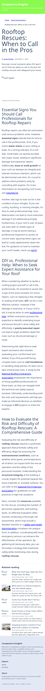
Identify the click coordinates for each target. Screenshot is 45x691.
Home (7, 20)
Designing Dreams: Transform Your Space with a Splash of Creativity (26, 626)
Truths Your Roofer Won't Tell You (26, 600)
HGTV (34, 250)
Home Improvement (18, 20)
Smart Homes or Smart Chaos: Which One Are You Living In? (27, 612)
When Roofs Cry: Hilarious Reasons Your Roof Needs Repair (26, 587)
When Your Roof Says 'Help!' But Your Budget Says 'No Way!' (27, 573)
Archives (5, 667)
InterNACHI (12, 192)
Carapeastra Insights (15, 4)
